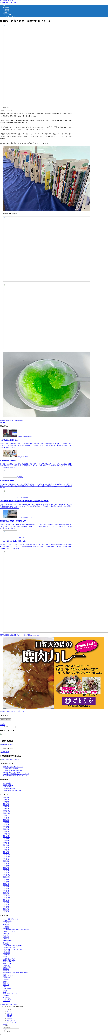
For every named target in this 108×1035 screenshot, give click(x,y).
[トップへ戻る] (0, 1034)
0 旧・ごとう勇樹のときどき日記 (13, 767)
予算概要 (9, 1016)
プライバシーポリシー (13, 1022)
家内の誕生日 (7, 783)
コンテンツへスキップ (7, 1)
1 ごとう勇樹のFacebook (10, 768)
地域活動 (2, 420)
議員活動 (20, 420)
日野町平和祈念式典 (9, 788)
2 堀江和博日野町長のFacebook (12, 770)
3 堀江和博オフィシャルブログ (12, 772)
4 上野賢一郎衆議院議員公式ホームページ (16, 774)
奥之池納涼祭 (7, 786)
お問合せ (9, 1018)
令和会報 (9, 1015)
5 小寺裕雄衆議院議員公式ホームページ (15, 775)
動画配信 (9, 1013)
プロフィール (11, 1020)
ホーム (9, 1011)
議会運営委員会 (8, 785)
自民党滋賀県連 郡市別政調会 (12, 790)
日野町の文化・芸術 (11, 420)
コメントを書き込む (6, 719)
